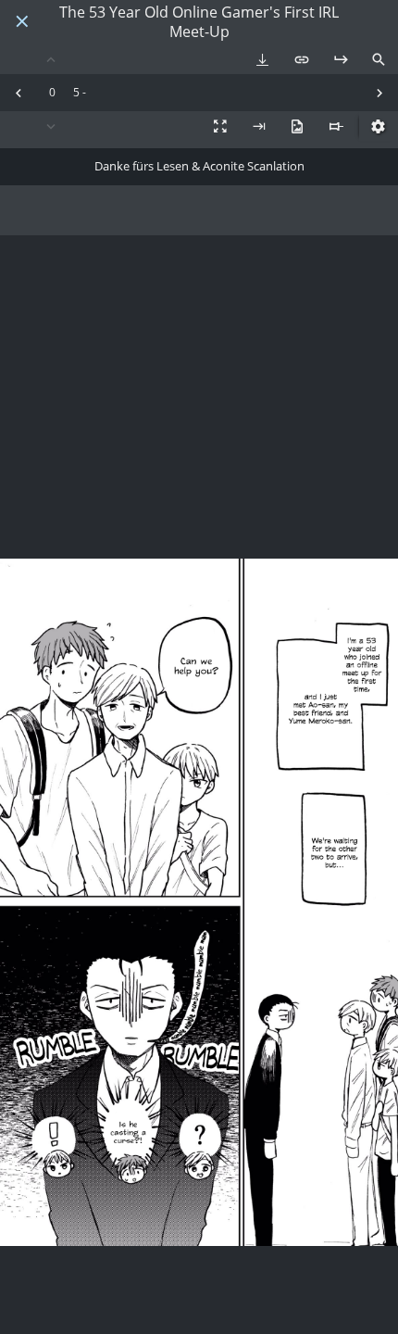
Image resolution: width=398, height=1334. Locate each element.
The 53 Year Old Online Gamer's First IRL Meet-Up (199, 22)
